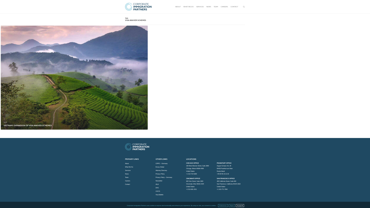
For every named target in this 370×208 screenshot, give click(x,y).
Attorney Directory (161, 170)
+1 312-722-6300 (191, 174)
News (127, 174)
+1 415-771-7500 (222, 189)
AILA (157, 184)
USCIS (158, 191)
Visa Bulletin (159, 194)
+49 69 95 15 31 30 (223, 174)
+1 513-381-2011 (191, 189)
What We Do (129, 167)
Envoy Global (160, 167)
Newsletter (159, 181)
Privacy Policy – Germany (164, 177)
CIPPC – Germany (162, 163)
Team (127, 177)
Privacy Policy (160, 174)
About (127, 163)
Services (128, 170)
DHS (157, 188)
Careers (127, 181)
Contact (127, 184)
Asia (5, 122)
